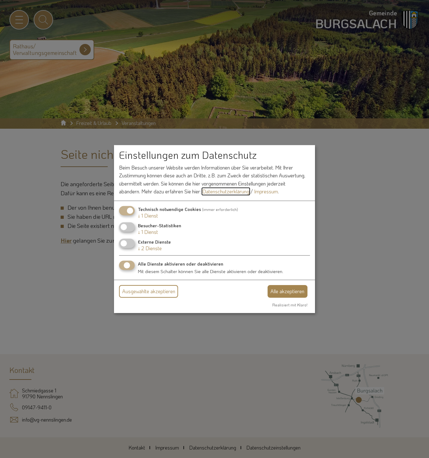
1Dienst (148, 215)
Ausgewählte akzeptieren (148, 291)
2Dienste (150, 248)
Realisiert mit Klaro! (289, 304)
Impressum (266, 191)
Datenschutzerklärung (225, 191)
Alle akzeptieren (287, 291)
